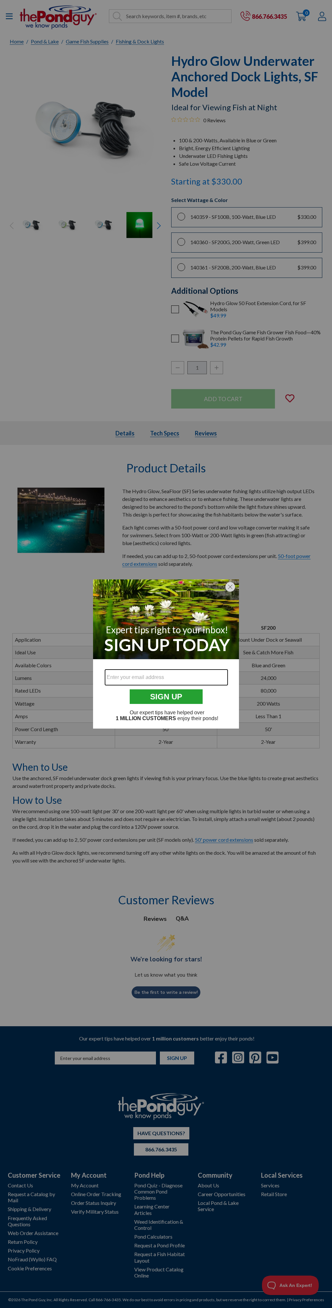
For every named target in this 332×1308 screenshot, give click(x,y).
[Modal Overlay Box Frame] (166, 654)
